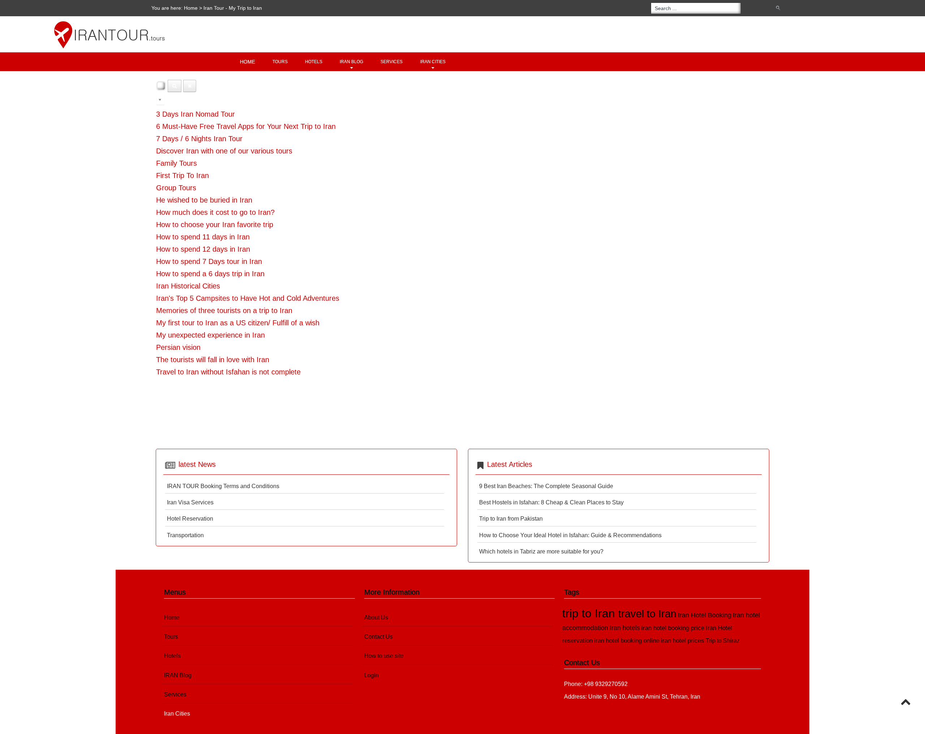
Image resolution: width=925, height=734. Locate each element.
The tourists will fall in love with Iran (212, 360)
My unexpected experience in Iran (210, 335)
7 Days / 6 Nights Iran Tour (199, 139)
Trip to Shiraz (723, 641)
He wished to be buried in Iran (204, 200)
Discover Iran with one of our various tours (224, 151)
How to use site (384, 656)
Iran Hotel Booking (704, 615)
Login (371, 675)
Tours (280, 61)
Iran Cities (433, 61)
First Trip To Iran (182, 175)
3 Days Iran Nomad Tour (195, 114)
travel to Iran (647, 614)
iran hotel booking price (672, 628)
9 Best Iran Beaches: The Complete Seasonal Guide (546, 486)
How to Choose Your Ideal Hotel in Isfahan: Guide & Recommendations (570, 535)
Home (191, 8)
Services (391, 61)
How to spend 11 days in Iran (203, 237)
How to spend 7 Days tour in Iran (209, 261)
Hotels (313, 61)
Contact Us (378, 637)
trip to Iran (590, 613)
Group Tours (176, 188)
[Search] (174, 86)
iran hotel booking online (626, 640)
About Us (376, 617)
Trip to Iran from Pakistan (511, 519)
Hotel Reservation (190, 519)
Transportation (185, 535)
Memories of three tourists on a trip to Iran (224, 310)
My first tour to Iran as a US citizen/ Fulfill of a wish (237, 323)
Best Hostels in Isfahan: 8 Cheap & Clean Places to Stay (551, 502)
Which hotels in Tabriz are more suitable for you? (541, 551)
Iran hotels (625, 627)
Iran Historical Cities (188, 286)
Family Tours (176, 163)
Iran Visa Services (190, 502)
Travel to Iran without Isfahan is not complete (228, 372)
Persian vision (178, 347)
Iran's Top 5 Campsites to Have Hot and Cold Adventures (247, 298)
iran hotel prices (682, 640)
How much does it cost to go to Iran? (215, 212)
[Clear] (189, 86)
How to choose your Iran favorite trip (214, 225)
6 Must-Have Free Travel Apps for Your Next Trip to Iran (246, 126)
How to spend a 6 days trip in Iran (210, 274)
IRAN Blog (351, 61)
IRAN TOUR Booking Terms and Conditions (223, 486)
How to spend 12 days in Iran (203, 249)
